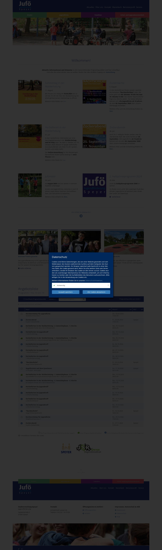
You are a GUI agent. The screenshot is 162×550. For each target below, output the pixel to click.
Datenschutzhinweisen (93, 280)
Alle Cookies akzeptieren (96, 292)
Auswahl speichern (66, 292)
